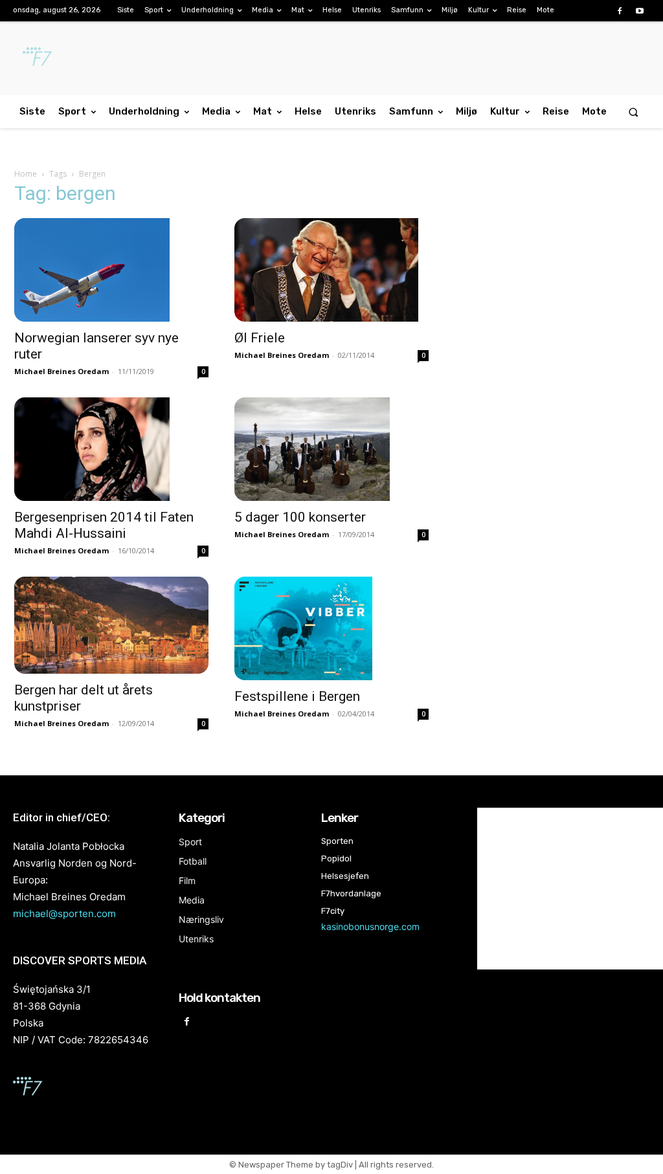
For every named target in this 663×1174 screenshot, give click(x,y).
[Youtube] (640, 11)
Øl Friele (259, 338)
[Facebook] (620, 11)
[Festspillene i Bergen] (331, 628)
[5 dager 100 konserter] (331, 449)
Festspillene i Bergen (297, 696)
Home (25, 173)
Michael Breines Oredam (61, 371)
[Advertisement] (552, 292)
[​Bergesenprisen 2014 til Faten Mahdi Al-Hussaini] (111, 449)
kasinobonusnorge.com (370, 926)
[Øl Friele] (331, 270)
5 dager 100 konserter (300, 517)
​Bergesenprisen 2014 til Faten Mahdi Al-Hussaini (104, 525)
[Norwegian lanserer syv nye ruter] (111, 270)
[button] (633, 111)
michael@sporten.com (64, 913)
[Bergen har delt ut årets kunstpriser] (111, 625)
